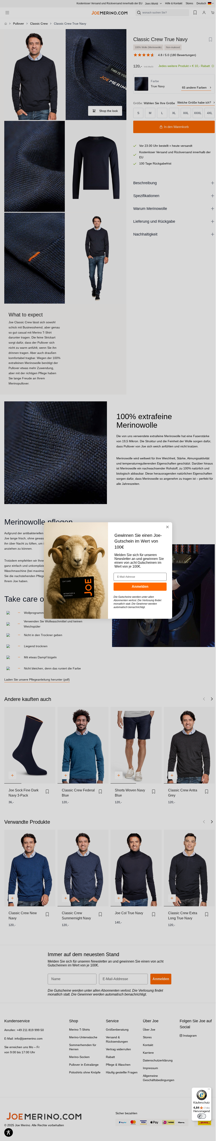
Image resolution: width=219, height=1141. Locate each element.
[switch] (201, 1116)
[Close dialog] (167, 527)
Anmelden (140, 586)
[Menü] (209, 1090)
